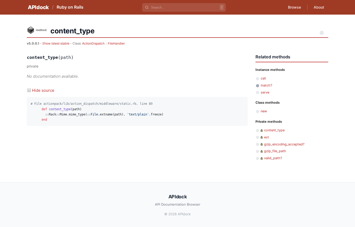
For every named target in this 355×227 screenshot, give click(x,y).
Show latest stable (56, 43)
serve (265, 92)
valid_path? (273, 158)
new (264, 111)
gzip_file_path (275, 151)
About (319, 7)
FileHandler (116, 43)
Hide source (43, 90)
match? (266, 85)
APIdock (38, 7)
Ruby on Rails (70, 7)
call (263, 78)
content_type (274, 130)
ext (266, 137)
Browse (294, 7)
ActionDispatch (93, 43)
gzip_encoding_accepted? (284, 144)
